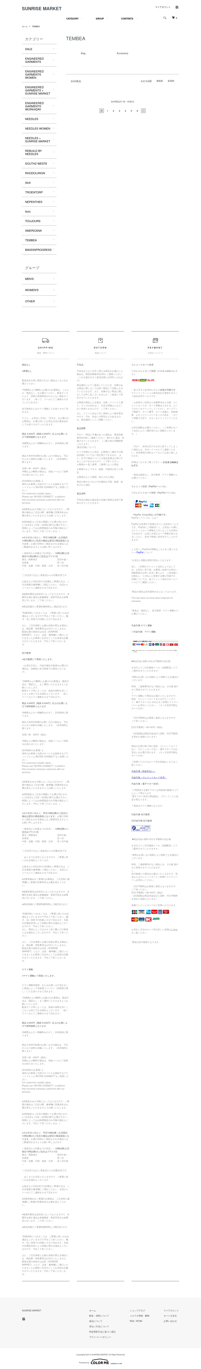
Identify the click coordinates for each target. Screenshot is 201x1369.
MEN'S (29, 279)
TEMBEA (36, 26)
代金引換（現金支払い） (143, 771)
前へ (101, 110)
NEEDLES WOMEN (37, 128)
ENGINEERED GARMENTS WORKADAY (34, 106)
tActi (28, 182)
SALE (28, 49)
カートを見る (170, 1315)
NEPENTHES (33, 202)
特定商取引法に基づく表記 (102, 1331)
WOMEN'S (32, 290)
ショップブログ (137, 1310)
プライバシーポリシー (100, 1337)
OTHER (30, 301)
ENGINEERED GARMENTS (34, 60)
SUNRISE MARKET (42, 8)
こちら (174, 929)
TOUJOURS (33, 221)
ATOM (139, 1321)
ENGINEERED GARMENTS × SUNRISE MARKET (37, 90)
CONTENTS (127, 18)
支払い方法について (99, 1326)
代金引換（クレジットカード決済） (149, 777)
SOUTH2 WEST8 (36, 163)
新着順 (171, 80)
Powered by (84, 1362)
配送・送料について (99, 1315)
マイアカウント (163, 6)
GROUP (100, 18)
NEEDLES (31, 119)
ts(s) (28, 211)
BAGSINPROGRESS (38, 250)
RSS (132, 1321)
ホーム (25, 26)
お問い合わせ (170, 1321)
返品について (95, 1321)
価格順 (159, 80)
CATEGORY (72, 18)
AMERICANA (33, 230)
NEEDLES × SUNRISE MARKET (37, 139)
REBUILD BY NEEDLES (33, 152)
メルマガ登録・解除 (139, 1315)
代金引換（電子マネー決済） (145, 783)
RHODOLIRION (35, 173)
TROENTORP (34, 192)
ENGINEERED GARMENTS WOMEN (34, 74)
